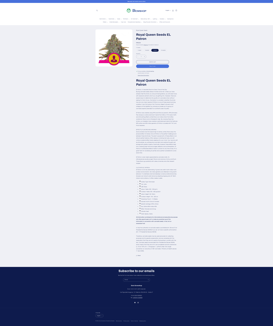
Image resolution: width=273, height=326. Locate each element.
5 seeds (155, 50)
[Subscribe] (148, 280)
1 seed (140, 51)
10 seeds (164, 51)
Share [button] (139, 255)
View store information (143, 75)
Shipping (146, 44)
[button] (97, 10)
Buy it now (153, 66)
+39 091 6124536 (137, 297)
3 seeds (148, 51)
